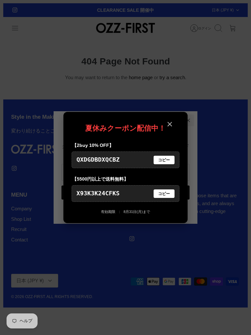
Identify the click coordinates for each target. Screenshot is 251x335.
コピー (164, 160)
